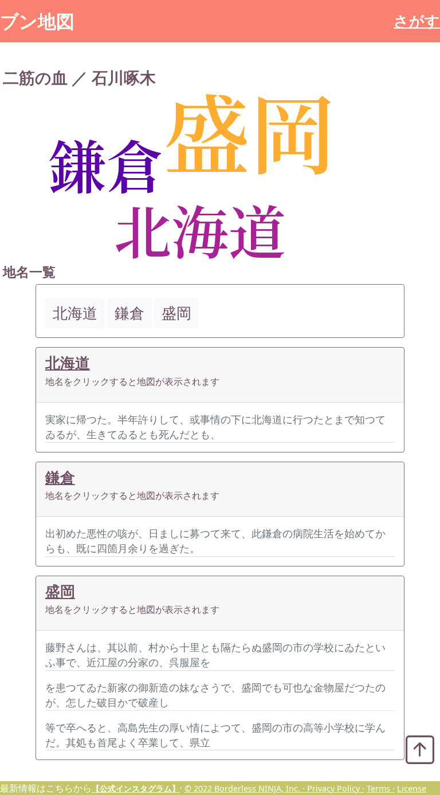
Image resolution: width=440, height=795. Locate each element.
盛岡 (60, 591)
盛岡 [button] (176, 313)
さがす (417, 21)
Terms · (381, 788)
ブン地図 (37, 21)
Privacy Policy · (335, 788)
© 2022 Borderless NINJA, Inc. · (245, 788)
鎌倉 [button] (129, 313)
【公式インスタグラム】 (136, 788)
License (411, 788)
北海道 (67, 363)
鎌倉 (60, 477)
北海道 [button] (75, 313)
